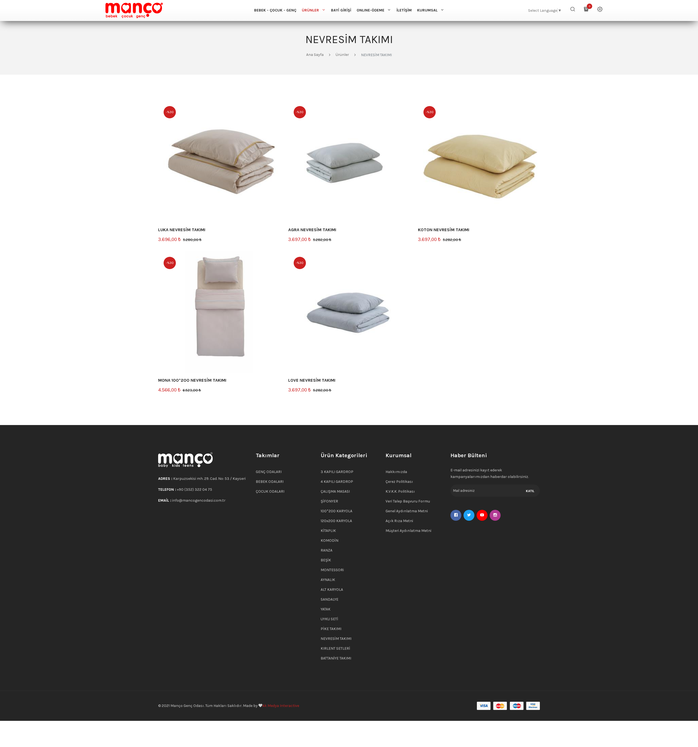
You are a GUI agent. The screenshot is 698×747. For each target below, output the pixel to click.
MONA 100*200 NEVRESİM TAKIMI (192, 380)
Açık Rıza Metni (399, 521)
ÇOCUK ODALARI (270, 491)
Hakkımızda (396, 471)
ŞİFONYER (329, 501)
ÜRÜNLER (310, 10)
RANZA (326, 550)
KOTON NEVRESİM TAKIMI (443, 229)
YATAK (325, 609)
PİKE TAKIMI (331, 628)
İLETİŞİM (404, 10)
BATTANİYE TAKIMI (336, 658)
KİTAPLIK (328, 530)
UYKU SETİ (329, 619)
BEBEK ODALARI (270, 481)
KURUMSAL (427, 10)
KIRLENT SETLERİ (335, 648)
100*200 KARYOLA (336, 511)
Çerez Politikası (399, 481)
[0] (586, 10)
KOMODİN (329, 540)
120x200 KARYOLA (336, 521)
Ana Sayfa (315, 54)
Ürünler (342, 54)
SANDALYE (329, 599)
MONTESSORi (332, 570)
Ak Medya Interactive (280, 705)
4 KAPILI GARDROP (337, 481)
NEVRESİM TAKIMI (336, 638)
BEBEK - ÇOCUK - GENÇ (275, 10)
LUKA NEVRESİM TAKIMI (181, 229)
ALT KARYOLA (332, 589)
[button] (572, 10)
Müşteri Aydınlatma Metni (408, 530)
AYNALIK (328, 579)
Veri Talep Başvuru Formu (408, 501)
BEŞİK (326, 560)
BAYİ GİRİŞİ (341, 10)
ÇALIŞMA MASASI (335, 491)
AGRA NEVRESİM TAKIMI (312, 229)
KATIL (530, 491)
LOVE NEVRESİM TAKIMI (311, 380)
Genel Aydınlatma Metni (407, 511)
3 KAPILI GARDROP (337, 471)
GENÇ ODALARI (269, 471)
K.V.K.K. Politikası (400, 491)
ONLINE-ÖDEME (370, 10)
